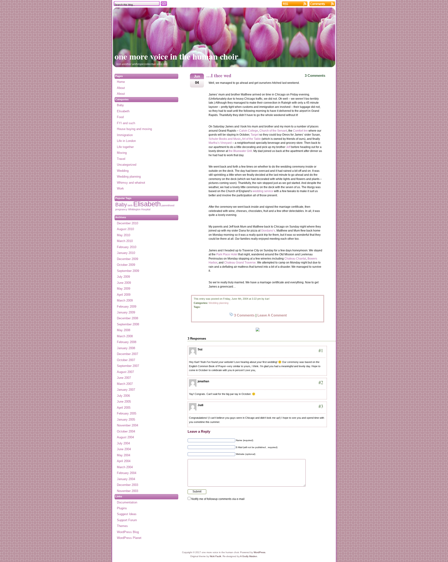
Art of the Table (251, 138)
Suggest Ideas (126, 514)
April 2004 (123, 461)
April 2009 (123, 294)
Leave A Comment (272, 315)
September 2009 (128, 271)
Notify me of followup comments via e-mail (218, 499)
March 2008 (125, 336)
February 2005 (126, 413)
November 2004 (127, 425)
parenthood (167, 205)
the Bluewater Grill (240, 151)
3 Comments (315, 75)
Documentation (127, 502)
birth (130, 205)
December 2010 (127, 223)
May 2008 (123, 330)
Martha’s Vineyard (220, 142)
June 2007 (124, 377)
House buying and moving (134, 129)
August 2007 (125, 372)
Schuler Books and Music (225, 138)
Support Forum (127, 520)
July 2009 (123, 276)
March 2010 (125, 241)
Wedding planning (218, 303)
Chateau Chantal (295, 258)
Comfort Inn (300, 130)
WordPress (259, 552)
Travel (121, 159)
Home (121, 82)
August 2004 (125, 437)
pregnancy (121, 209)
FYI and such (126, 123)
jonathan (203, 381)
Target (255, 134)
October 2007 (126, 360)
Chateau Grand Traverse (240, 262)
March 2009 (125, 300)
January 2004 (126, 479)
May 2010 (123, 235)
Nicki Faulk (215, 556)
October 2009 (126, 265)
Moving (122, 153)
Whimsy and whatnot (131, 182)
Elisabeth (123, 111)
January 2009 (126, 312)
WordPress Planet (129, 538)
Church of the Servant (273, 130)
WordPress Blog (128, 532)
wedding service (262, 191)
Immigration (125, 135)
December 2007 (127, 354)
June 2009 (124, 283)
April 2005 (123, 407)
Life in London (126, 141)
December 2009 (127, 259)
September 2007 (128, 366)
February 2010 (126, 247)
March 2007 (125, 384)
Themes (122, 526)
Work (120, 188)
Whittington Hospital (139, 209)
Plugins (122, 508)
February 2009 (126, 306)
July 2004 (123, 443)
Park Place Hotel (227, 254)
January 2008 (126, 348)
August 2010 (125, 229)
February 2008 (126, 342)
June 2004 (124, 449)
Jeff (288, 147)
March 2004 (125, 467)
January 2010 (126, 253)
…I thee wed (218, 75)
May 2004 (123, 455)
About (121, 88)
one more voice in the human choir (176, 56)
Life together (125, 147)
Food (120, 117)
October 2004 (126, 431)
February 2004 (126, 473)
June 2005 (124, 401)
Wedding (123, 170)
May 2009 (123, 288)
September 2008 (128, 324)
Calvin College (248, 130)
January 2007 (126, 389)
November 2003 (127, 491)
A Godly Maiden (248, 556)
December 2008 (127, 318)
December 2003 (127, 485)
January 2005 (126, 419)
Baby (120, 105)
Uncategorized (126, 164)
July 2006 (123, 395)
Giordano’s (268, 230)
